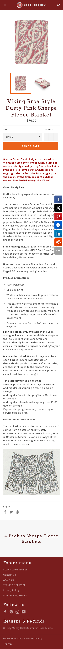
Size (5, 129)
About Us (8, 579)
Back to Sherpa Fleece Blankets (33, 539)
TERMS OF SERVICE (14, 585)
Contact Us (9, 574)
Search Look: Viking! (15, 569)
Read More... (46, 627)
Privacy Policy (11, 590)
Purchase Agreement (15, 595)
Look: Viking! (17, 638)
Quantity (48, 129)
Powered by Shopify (33, 638)
